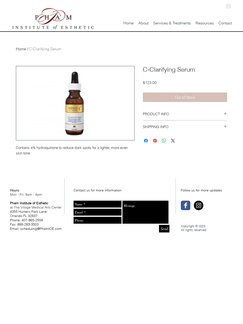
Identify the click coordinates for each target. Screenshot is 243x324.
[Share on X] (173, 140)
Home (21, 48)
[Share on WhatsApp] (164, 140)
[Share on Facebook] (146, 140)
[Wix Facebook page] (185, 205)
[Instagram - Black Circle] (198, 205)
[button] (228, 5)
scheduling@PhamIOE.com (41, 229)
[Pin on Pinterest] (155, 140)
